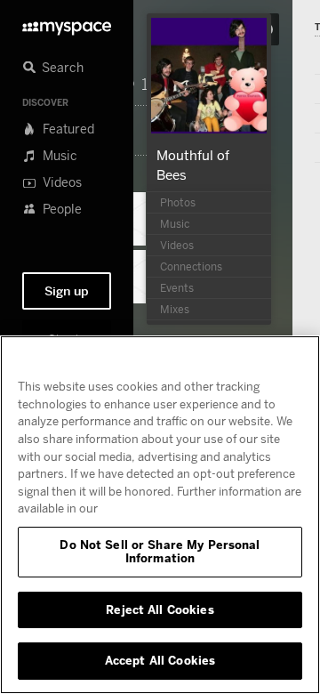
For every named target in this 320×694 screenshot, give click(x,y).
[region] (160, 514)
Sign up (66, 291)
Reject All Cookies (159, 609)
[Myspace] (66, 23)
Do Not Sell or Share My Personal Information (160, 552)
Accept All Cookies (160, 660)
